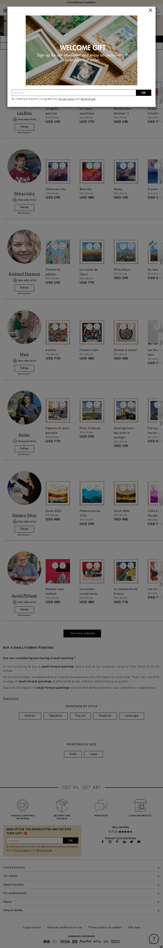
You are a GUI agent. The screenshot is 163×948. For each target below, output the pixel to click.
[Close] (150, 10)
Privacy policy (67, 98)
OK (143, 92)
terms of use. (88, 98)
